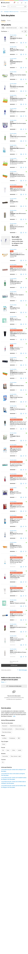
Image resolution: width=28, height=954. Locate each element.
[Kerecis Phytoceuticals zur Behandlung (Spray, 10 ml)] (14, 228)
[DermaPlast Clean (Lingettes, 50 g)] (14, 309)
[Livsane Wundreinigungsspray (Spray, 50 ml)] (14, 410)
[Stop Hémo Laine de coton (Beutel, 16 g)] (14, 506)
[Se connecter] (18, 2)
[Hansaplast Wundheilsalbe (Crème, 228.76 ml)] (14, 87)
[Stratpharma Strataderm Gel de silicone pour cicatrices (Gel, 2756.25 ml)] (14, 100)
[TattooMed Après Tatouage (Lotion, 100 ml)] (14, 190)
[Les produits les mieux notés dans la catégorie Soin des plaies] (14, 241)
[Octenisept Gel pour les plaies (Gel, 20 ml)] (14, 270)
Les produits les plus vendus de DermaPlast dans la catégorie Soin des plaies (13, 786)
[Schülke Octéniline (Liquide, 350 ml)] (14, 349)
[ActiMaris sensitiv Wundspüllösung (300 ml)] (14, 521)
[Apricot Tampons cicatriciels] (14, 603)
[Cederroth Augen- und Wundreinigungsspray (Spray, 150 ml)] (14, 283)
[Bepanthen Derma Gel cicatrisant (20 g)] (14, 63)
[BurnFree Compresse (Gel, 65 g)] (14, 493)
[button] (26, 35)
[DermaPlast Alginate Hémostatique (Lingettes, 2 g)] (14, 450)
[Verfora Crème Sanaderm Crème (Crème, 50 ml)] (14, 296)
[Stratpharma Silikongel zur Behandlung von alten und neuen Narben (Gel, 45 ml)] (14, 176)
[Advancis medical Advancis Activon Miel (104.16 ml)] (14, 255)
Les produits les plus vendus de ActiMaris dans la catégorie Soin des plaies (13, 782)
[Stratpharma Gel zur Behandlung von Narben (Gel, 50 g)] (14, 547)
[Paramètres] (14, 3)
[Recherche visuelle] (25, 6)
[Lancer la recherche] (9, 6)
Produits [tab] (3, 20)
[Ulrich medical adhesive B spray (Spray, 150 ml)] (14, 653)
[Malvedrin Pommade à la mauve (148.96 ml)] (14, 628)
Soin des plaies (13, 35)
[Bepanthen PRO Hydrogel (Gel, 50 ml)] (14, 51)
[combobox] (3, 28)
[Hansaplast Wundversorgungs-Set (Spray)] (14, 125)
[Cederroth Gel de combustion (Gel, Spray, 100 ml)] (14, 137)
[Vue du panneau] (22, 31)
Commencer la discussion (15, 686)
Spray (21, 27)
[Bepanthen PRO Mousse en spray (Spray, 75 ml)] (14, 150)
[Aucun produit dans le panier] (25, 3)
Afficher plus (14, 665)
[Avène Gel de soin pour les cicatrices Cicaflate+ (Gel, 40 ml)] (14, 640)
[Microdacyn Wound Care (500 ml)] (14, 535)
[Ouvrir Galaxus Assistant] (22, 3)
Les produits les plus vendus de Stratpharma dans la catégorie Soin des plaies (13, 778)
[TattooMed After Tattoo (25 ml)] (14, 591)
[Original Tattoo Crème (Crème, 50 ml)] (14, 361)
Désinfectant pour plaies (12, 27)
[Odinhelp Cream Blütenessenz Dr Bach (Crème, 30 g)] (14, 215)
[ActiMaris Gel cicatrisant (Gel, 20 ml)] (14, 615)
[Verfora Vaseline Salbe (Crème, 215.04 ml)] (14, 465)
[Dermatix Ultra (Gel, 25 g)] (14, 202)
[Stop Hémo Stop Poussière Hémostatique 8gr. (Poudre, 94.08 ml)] (14, 576)
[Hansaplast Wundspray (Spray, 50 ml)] (14, 39)
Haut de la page (23, 670)
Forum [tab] (8, 20)
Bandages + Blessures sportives (11, 11)
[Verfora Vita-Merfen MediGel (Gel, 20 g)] (14, 76)
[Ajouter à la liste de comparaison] (21, 43)
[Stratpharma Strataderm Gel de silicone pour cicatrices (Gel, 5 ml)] (14, 374)
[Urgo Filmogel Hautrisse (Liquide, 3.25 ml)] (14, 398)
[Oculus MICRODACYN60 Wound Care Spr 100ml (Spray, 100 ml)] (14, 561)
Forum (2, 682)
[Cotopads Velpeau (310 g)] (14, 437)
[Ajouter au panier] (26, 43)
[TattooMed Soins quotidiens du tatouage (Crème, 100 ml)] (14, 334)
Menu (4, 6)
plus (14, 716)
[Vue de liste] (25, 31)
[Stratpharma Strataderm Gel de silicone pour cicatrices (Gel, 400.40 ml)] (14, 163)
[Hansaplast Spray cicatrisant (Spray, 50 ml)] (14, 112)
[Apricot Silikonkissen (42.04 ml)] (14, 321)
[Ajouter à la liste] (23, 43)
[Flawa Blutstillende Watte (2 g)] (14, 386)
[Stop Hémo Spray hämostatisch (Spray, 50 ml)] (14, 479)
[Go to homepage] (5, 2)
